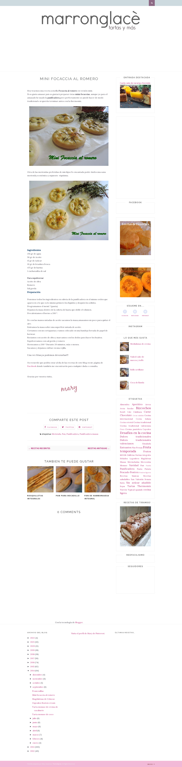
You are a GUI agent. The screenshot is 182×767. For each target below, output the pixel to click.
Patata (148, 469)
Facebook (32, 366)
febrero (36, 739)
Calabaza (137, 412)
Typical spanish (135, 489)
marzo (36, 734)
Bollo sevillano (137, 369)
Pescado (124, 472)
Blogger (79, 622)
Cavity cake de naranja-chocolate (135, 83)
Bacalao (130, 408)
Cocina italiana (143, 419)
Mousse (123, 465)
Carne (147, 411)
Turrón (123, 489)
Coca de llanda (137, 382)
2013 (32, 747)
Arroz (148, 404)
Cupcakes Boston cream (43, 703)
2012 (32, 751)
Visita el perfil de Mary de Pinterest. (88, 633)
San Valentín (137, 479)
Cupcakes (147, 429)
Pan (63, 434)
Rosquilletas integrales (35, 497)
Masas (123, 462)
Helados (124, 458)
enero (36, 743)
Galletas (131, 455)
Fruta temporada (135, 449)
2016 (32, 662)
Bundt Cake (125, 412)
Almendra (124, 404)
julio (35, 718)
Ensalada (146, 443)
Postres (134, 472)
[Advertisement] (74, 54)
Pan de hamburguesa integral (96, 497)
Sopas (122, 486)
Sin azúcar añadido (138, 482)
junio (35, 722)
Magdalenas (146, 458)
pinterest (87, 427)
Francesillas (38, 691)
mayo (35, 726)
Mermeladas (133, 462)
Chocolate (126, 415)
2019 (32, 650)
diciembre (38, 674)
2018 (32, 654)
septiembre (38, 687)
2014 (32, 670)
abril (35, 730)
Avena (122, 408)
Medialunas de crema (140, 344)
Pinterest (145, 315)
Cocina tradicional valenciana (135, 426)
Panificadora (72, 434)
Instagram (135, 315)
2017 (32, 658)
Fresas (139, 447)
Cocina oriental (126, 422)
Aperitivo (137, 404)
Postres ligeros (145, 473)
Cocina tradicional (142, 422)
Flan (134, 448)
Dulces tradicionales (135, 436)
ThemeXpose (57, 764)
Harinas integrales (143, 455)
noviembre (38, 679)
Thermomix (144, 486)
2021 (32, 642)
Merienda (56, 434)
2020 (32, 646)
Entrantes (125, 447)
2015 (32, 666)
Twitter (69, 427)
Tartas (131, 486)
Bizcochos (143, 408)
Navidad (134, 465)
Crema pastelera (133, 429)
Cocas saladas (138, 415)
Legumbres (134, 458)
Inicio (150, 764)
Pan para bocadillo (68, 495)
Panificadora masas (89, 434)
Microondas (146, 462)
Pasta (139, 469)
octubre (37, 683)
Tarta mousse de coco (42, 714)
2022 (32, 638)
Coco (122, 429)
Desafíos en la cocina (135, 433)
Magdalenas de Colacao (43, 699)
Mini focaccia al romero (43, 695)
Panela (148, 466)
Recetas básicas (129, 476)
